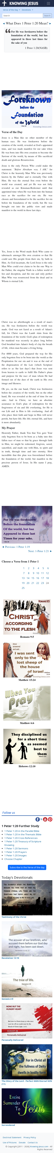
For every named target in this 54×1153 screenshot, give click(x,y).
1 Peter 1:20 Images (15, 855)
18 (47, 578)
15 (32, 578)
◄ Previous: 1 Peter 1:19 (16, 547)
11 (42, 573)
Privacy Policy (30, 1137)
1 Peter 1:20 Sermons (16, 848)
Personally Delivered (12, 1039)
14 (28, 578)
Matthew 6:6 (27, 723)
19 (23, 583)
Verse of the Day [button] (11, 10)
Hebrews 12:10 (27, 766)
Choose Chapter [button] (13, 859)
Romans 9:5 (27, 637)
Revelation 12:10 (10, 958)
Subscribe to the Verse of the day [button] (27, 867)
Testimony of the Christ (14, 916)
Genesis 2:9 (7, 998)
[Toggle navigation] (48, 3)
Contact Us (33, 1142)
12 (47, 573)
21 (32, 583)
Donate (22, 1142)
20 (28, 583)
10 (37, 573)
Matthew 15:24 (27, 680)
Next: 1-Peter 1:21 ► (40, 551)
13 (23, 578)
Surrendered (8, 1125)
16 (37, 578)
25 (23, 588)
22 (37, 583)
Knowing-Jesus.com (39, 1146)
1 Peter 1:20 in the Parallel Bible (21, 831)
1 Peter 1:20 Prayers (15, 852)
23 (42, 583)
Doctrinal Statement (12, 1137)
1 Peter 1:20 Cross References (21, 838)
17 (42, 578)
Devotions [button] (26, 10)
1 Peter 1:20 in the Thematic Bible (22, 834)
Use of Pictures (10, 1142)
